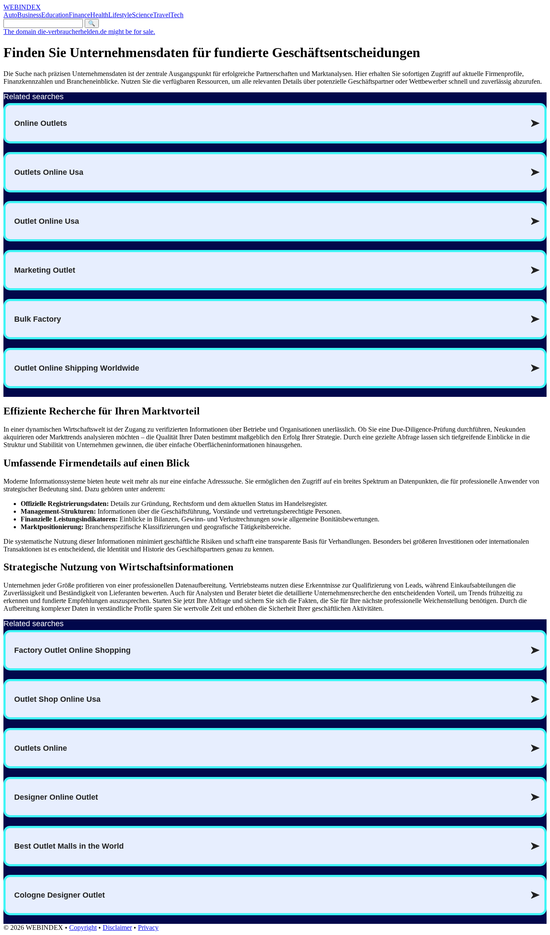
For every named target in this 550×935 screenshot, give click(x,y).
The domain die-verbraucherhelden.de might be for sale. (79, 31)
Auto (10, 14)
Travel (161, 14)
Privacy (148, 927)
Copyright (83, 927)
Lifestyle (120, 14)
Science (142, 14)
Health (99, 14)
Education (55, 14)
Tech (176, 14)
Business (29, 14)
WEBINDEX (22, 7)
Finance (79, 14)
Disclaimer (117, 927)
